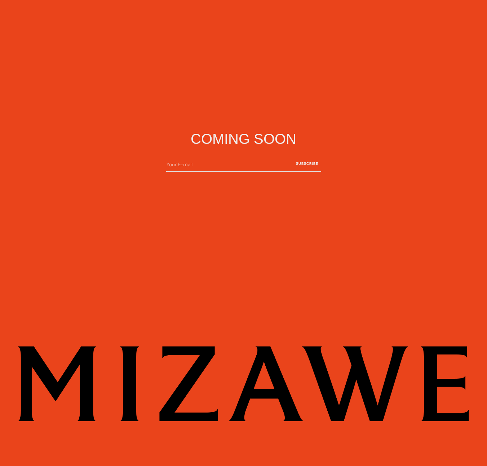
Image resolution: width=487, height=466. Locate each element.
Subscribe (307, 163)
